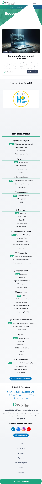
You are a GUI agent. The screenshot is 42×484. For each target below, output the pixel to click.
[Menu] (34, 2)
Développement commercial (21, 263)
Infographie (22, 226)
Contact (21, 472)
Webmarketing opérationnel (23, 144)
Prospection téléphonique (23, 256)
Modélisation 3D (22, 271)
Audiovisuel (22, 165)
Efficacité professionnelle (22, 320)
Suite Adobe (21, 217)
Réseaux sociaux (21, 147)
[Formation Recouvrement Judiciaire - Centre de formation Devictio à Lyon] (21, 41)
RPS (21, 354)
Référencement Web (22, 154)
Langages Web (21, 238)
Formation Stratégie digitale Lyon (23, 363)
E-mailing (21, 150)
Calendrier (21, 453)
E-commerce (21, 248)
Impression (21, 284)
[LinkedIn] (13, 429)
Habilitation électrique (21, 348)
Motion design (23, 162)
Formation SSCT (23, 338)
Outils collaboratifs (21, 308)
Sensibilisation (22, 366)
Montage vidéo (21, 169)
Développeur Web (21, 241)
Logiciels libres (22, 223)
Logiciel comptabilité (22, 312)
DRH (21, 202)
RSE (10, 51)
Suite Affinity (21, 220)
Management (22, 192)
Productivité (21, 330)
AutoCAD (23, 274)
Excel (23, 295)
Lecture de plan (21, 287)
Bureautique (22, 292)
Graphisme (21, 210)
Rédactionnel (21, 187)
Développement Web (22, 231)
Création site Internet (21, 244)
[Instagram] (24, 429)
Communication (21, 177)
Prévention (21, 345)
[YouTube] (29, 429)
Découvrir (33, 72)
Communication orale (21, 184)
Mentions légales (21, 462)
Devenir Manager (23, 195)
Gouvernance (21, 372)
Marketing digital (22, 141)
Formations (21, 448)
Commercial (22, 253)
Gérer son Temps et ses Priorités (23, 323)
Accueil (21, 444)
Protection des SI (22, 369)
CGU (21, 467)
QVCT (21, 351)
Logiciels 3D (21, 277)
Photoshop (23, 213)
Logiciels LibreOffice (22, 305)
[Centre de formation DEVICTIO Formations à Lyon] (8, 3)
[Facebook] (18, 429)
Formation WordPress (23, 235)
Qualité (5, 51)
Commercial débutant (21, 259)
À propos (21, 458)
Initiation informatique (21, 299)
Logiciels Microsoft (21, 302)
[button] (39, 2)
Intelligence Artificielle (21, 326)
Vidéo (21, 159)
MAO (22, 172)
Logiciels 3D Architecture (21, 281)
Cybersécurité (22, 359)
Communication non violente (23, 180)
